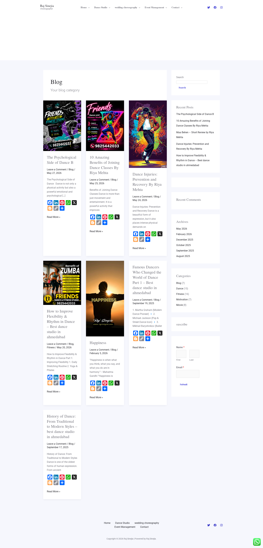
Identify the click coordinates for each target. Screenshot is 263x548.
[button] (88, 7)
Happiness (98, 342)
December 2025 (184, 239)
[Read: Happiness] (105, 298)
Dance (179, 288)
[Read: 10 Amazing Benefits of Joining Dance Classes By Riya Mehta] (105, 125)
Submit (183, 384)
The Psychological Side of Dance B (61, 160)
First (178, 360)
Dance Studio (100, 7)
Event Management (154, 7)
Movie (179, 305)
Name (180, 347)
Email (180, 367)
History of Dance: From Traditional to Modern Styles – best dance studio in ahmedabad (62, 426)
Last (191, 360)
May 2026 (181, 228)
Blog (71, 169)
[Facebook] (215, 7)
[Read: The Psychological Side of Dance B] (62, 125)
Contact (175, 7)
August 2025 (183, 256)
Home (84, 7)
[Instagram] (221, 7)
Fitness (51, 347)
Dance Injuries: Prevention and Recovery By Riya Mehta (147, 181)
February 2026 (184, 234)
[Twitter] (208, 7)
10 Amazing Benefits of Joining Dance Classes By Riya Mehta (105, 165)
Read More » (53, 216)
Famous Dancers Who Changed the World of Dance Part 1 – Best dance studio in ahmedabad (147, 279)
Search (180, 77)
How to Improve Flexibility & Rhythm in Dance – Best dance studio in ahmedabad (61, 323)
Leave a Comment (56, 169)
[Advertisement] (131, 37)
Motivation (182, 299)
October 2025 (183, 245)
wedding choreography (126, 7)
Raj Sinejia (47, 6)
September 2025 (185, 250)
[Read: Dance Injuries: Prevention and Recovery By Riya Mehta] (148, 133)
